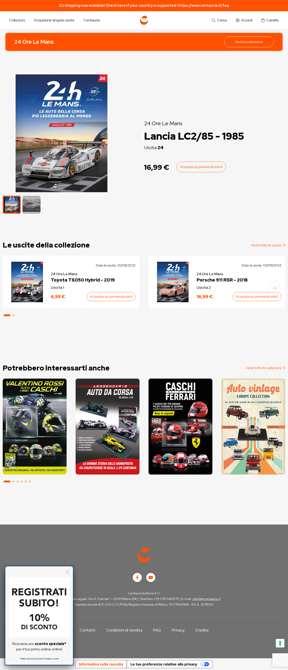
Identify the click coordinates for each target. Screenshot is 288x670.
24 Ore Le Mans (34, 41)
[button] (219, 20)
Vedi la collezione (249, 41)
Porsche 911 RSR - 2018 (222, 280)
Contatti (87, 630)
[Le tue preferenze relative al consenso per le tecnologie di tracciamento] (280, 643)
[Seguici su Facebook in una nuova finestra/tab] (137, 577)
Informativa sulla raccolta (101, 664)
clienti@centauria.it (206, 599)
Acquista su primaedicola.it (201, 166)
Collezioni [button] (17, 20)
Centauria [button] (91, 20)
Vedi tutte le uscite (266, 245)
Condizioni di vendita (124, 630)
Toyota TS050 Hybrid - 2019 (83, 280)
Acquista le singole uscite (54, 20)
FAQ (157, 630)
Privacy (178, 630)
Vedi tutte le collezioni (264, 368)
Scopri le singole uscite (34, 467)
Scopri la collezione (34, 454)
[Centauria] (144, 20)
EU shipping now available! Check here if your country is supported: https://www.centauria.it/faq (144, 5)
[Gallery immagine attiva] (61, 133)
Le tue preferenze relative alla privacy (163, 664)
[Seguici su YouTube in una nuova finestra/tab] (150, 577)
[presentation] (274, 288)
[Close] (67, 571)
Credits (202, 630)
